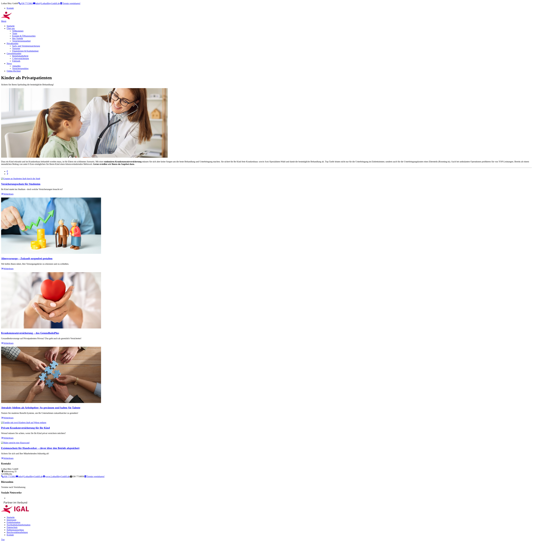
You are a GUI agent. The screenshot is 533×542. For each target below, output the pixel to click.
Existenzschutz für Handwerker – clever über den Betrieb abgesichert (40, 448)
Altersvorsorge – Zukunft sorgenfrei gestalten (26, 258)
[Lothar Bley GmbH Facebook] (7, 498)
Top (3, 539)
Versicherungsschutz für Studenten (20, 184)
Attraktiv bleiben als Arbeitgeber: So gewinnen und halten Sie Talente (40, 407)
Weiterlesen (8, 194)
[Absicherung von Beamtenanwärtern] (7, 174)
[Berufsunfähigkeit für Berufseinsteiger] (7, 171)
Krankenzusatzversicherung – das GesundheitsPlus (30, 333)
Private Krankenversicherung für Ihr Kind (25, 427)
